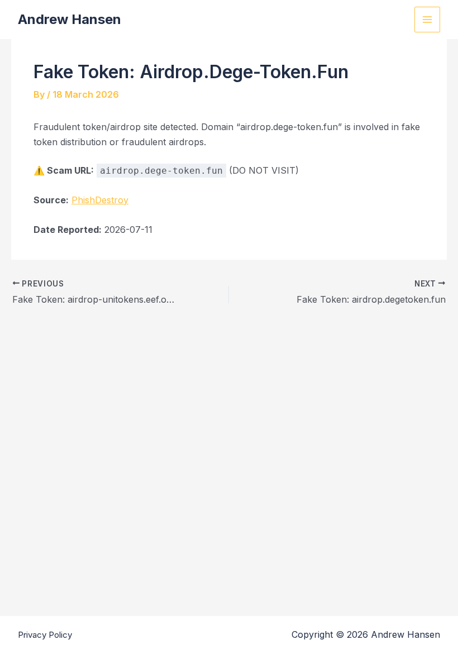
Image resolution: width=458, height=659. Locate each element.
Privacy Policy (45, 634)
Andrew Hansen (69, 19)
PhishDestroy (99, 200)
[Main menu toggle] (427, 19)
